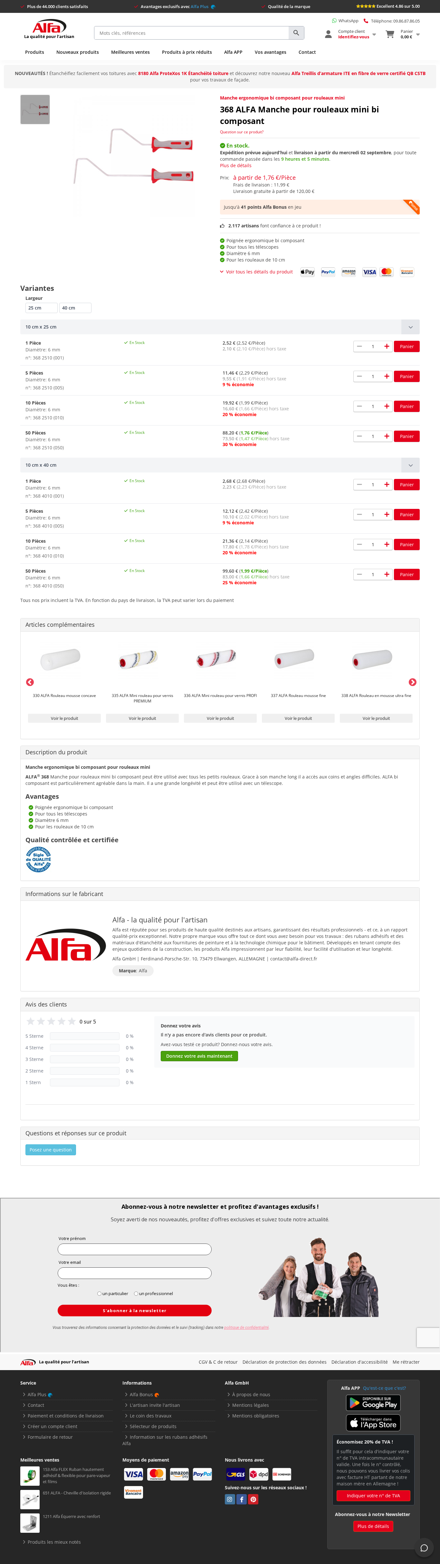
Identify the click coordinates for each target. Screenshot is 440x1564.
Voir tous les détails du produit (259, 272)
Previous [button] (28, 681)
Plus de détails (236, 165)
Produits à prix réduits (187, 52)
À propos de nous (251, 1394)
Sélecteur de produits (153, 1426)
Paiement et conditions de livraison (66, 1416)
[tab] (220, 326)
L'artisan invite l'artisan (155, 1405)
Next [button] (411, 681)
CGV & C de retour (218, 1362)
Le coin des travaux (150, 1416)
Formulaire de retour (50, 1437)
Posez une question (51, 1150)
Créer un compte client (52, 1426)
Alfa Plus (200, 6)
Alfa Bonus (141, 1394)
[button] (220, 326)
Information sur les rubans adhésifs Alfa (164, 1440)
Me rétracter (406, 1362)
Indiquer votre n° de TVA (373, 1495)
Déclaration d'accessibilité (359, 1362)
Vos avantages (270, 52)
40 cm (68, 308)
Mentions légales (250, 1405)
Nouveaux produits (77, 52)
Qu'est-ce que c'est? (384, 1388)
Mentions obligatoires (255, 1416)
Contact (307, 52)
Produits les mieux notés (54, 1542)
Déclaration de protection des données (285, 1362)
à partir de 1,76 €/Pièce (264, 177)
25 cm (34, 308)
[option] (64, 681)
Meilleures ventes (130, 52)
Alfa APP (233, 52)
